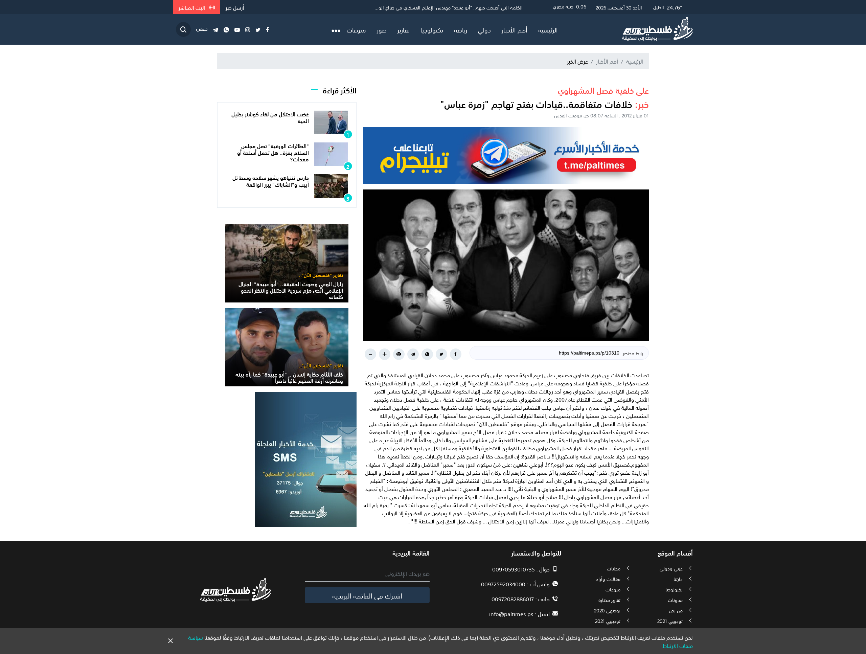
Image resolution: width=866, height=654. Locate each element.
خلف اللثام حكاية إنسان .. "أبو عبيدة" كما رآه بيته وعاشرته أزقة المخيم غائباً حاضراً (289, 377)
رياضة (460, 29)
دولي (484, 29)
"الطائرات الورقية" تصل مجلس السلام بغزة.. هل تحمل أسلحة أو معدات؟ (273, 152)
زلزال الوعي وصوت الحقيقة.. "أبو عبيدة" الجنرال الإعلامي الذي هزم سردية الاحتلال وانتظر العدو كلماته (290, 290)
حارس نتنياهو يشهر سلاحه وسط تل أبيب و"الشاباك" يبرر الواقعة (270, 180)
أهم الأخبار (514, 29)
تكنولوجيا (431, 29)
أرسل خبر (235, 7)
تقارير (403, 29)
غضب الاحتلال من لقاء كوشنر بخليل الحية (270, 117)
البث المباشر (193, 7)
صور (382, 29)
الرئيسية (548, 29)
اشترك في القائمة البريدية (367, 595)
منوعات (356, 29)
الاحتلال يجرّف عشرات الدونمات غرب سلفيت (481, 7)
